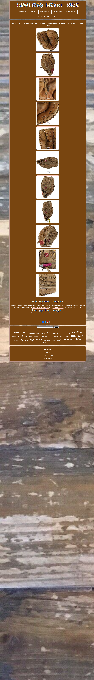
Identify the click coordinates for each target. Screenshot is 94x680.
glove (24, 332)
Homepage (47, 349)
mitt (49, 332)
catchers (62, 333)
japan (32, 333)
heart (15, 332)
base (36, 336)
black (80, 336)
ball (26, 340)
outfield (55, 333)
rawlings (77, 332)
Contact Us (47, 352)
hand (30, 336)
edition (68, 333)
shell (26, 336)
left (22, 340)
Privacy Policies (48, 355)
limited (16, 339)
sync (53, 342)
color (51, 336)
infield (39, 339)
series (44, 342)
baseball (69, 339)
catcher (59, 340)
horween (44, 336)
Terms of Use (47, 358)
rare (61, 336)
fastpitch (66, 336)
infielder (56, 336)
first (37, 333)
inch (32, 340)
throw (14, 336)
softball (43, 333)
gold (20, 335)
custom (53, 340)
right (73, 335)
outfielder (47, 340)
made (49, 342)
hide (79, 339)
